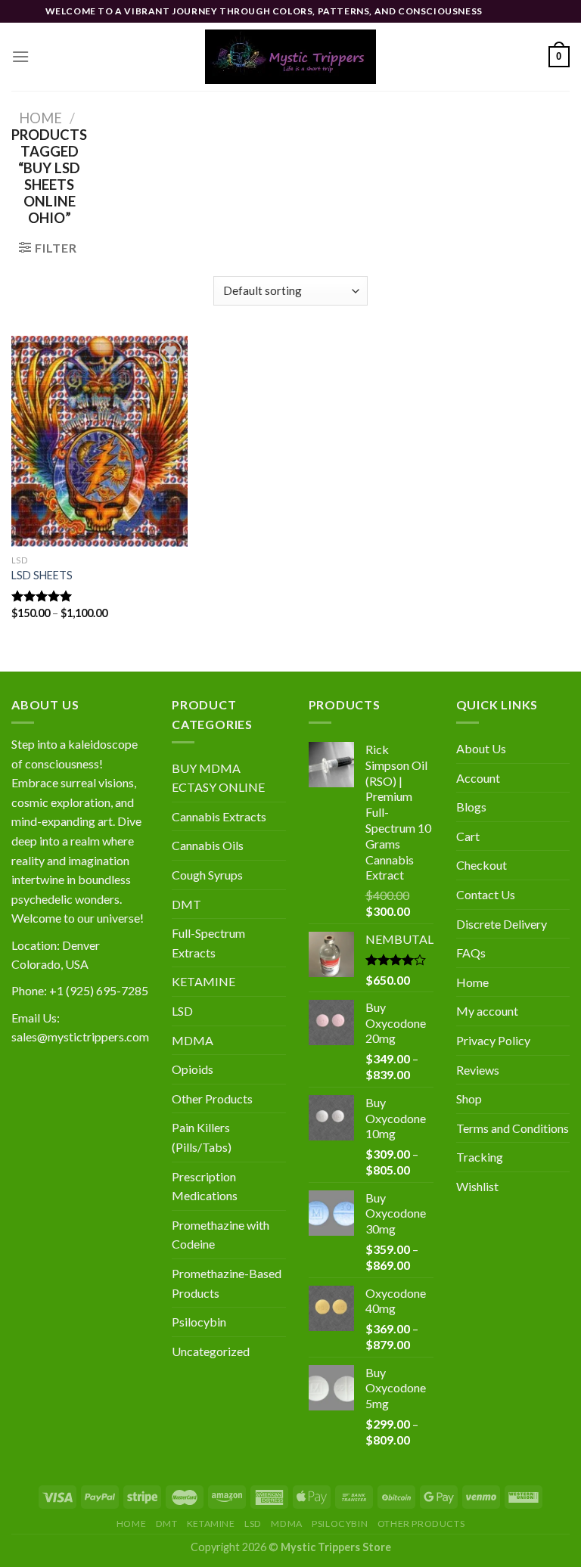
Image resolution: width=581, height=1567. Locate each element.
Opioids (192, 1069)
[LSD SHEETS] (99, 441)
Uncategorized (211, 1351)
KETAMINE (203, 981)
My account (487, 1011)
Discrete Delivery (501, 924)
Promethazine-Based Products (226, 1283)
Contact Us (485, 894)
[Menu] (20, 56)
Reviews (477, 1070)
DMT (186, 904)
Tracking (479, 1157)
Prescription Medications (205, 1186)
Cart (468, 836)
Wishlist (477, 1186)
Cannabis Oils (208, 845)
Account (478, 778)
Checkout (481, 865)
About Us (481, 748)
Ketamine (211, 1523)
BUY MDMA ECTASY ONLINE (218, 778)
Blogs (471, 806)
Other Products (212, 1098)
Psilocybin (199, 1321)
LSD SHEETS (42, 575)
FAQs (471, 952)
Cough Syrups (207, 874)
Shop (469, 1098)
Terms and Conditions (512, 1128)
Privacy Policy (493, 1040)
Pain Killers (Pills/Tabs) (201, 1137)
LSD (182, 1011)
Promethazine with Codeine (220, 1235)
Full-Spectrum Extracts (208, 943)
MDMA (192, 1040)
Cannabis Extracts (219, 816)
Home (40, 118)
